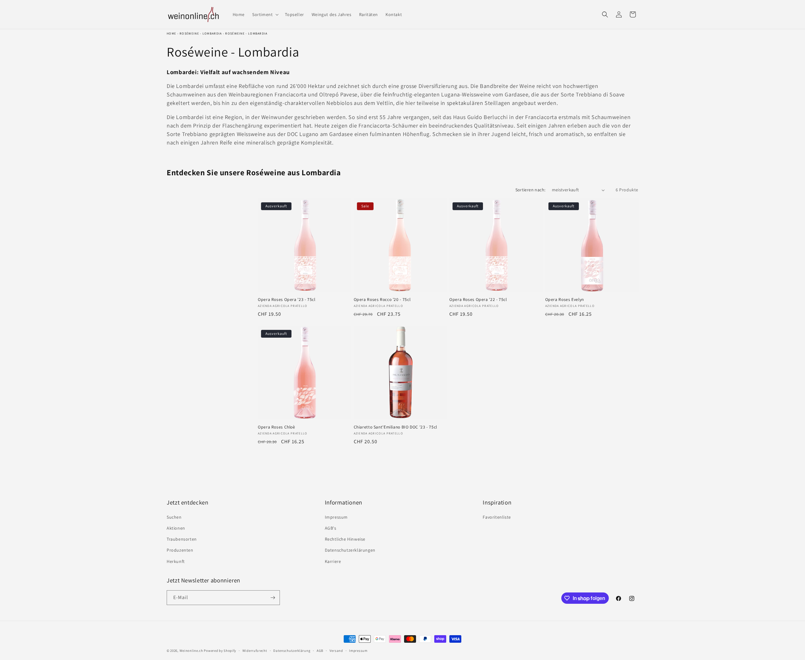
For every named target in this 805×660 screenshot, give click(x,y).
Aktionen (176, 528)
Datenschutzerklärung (291, 650)
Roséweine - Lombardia (201, 33)
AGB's (330, 528)
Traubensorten (182, 539)
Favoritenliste (497, 517)
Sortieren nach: (530, 190)
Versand (336, 650)
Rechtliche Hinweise (345, 539)
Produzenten (180, 550)
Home (171, 33)
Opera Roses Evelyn (564, 299)
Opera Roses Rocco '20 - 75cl (382, 299)
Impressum (336, 517)
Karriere (333, 561)
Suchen (174, 517)
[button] (264, 14)
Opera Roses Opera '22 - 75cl (478, 299)
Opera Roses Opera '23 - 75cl (286, 299)
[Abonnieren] (273, 597)
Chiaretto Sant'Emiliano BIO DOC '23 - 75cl (395, 427)
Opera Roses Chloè (276, 427)
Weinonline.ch (191, 650)
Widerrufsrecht (254, 650)
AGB (320, 650)
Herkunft (176, 561)
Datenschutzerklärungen (350, 550)
